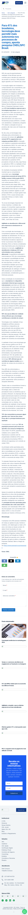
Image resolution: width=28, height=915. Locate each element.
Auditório (4, 844)
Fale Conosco (6, 868)
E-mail (5, 590)
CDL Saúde (5, 846)
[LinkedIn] (18, 560)
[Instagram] (3, 900)
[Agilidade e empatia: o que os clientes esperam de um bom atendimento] (14, 696)
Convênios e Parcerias (8, 858)
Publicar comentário (8, 610)
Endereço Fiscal (6, 850)
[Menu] (25, 3)
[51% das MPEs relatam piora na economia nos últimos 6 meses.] (14, 674)
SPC (3, 841)
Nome (5, 585)
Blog (3, 831)
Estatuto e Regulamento (9, 833)
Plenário (4, 860)
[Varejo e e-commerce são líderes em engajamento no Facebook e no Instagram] (14, 653)
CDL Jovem (5, 827)
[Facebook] (4, 560)
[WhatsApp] (4, 565)
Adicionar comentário (9, 595)
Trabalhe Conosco (7, 870)
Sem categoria (11, 12)
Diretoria (4, 823)
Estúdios (4, 856)
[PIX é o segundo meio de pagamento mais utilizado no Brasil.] (14, 739)
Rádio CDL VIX (6, 829)
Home (3, 12)
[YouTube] (6, 900)
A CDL (4, 821)
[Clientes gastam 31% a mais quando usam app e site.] (14, 717)
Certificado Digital (7, 848)
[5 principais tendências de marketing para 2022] (14, 631)
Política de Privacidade (19, 908)
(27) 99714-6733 (9, 876)
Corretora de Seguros (8, 852)
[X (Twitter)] (11, 560)
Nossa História (6, 825)
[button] (24, 911)
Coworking (5, 854)
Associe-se (19, 2)
